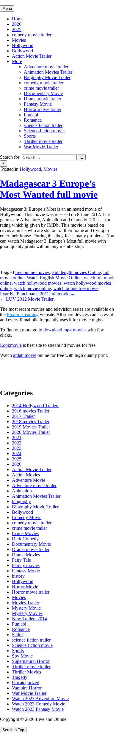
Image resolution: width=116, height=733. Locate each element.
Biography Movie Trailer (47, 77)
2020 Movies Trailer (31, 432)
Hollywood (22, 45)
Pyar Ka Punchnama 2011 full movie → (37, 293)
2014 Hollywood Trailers (35, 405)
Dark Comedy (25, 538)
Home (17, 18)
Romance (33, 120)
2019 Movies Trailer (31, 426)
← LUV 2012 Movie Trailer (27, 299)
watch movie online (32, 288)
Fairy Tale (21, 560)
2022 (16, 442)
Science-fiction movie (44, 130)
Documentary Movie (43, 93)
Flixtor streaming (23, 314)
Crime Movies (25, 533)
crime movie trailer (41, 88)
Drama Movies (26, 554)
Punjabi (31, 114)
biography (21, 501)
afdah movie (24, 355)
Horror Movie (25, 586)
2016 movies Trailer (30, 410)
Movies (19, 40)
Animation (22, 490)
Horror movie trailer (42, 109)
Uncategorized (25, 682)
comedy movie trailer (31, 34)
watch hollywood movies (37, 283)
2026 (16, 24)
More (17, 61)
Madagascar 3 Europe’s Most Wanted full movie (49, 189)
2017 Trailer (23, 416)
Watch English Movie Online (54, 277)
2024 (16, 453)
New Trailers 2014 (29, 618)
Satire (17, 634)
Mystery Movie (26, 607)
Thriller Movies (26, 671)
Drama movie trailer (42, 98)
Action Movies (26, 474)
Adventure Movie (28, 480)
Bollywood (22, 50)
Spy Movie (22, 655)
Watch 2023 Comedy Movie (38, 703)
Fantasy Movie (38, 104)
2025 (16, 29)
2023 (16, 448)
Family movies (26, 565)
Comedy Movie (26, 517)
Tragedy (19, 677)
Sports (30, 135)
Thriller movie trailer (43, 141)
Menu (7, 8)
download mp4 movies (64, 329)
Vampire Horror (27, 687)
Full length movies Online (76, 272)
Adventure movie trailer (46, 66)
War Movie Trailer (41, 146)
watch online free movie (75, 288)
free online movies (32, 272)
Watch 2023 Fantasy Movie (38, 709)
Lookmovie (11, 345)
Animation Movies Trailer (48, 72)
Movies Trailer (25, 602)
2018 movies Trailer (30, 421)
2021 (16, 437)
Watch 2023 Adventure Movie (40, 698)
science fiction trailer (43, 125)
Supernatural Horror (31, 661)
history (18, 576)
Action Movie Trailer (31, 56)
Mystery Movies (27, 613)
